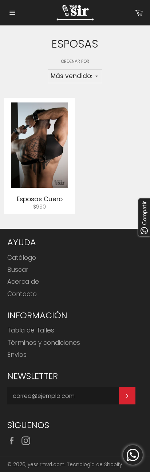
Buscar (17, 269)
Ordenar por (75, 61)
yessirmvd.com (46, 464)
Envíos (17, 354)
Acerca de (23, 281)
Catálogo (21, 257)
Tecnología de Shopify (94, 464)
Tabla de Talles (30, 330)
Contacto (22, 294)
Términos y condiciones (43, 342)
